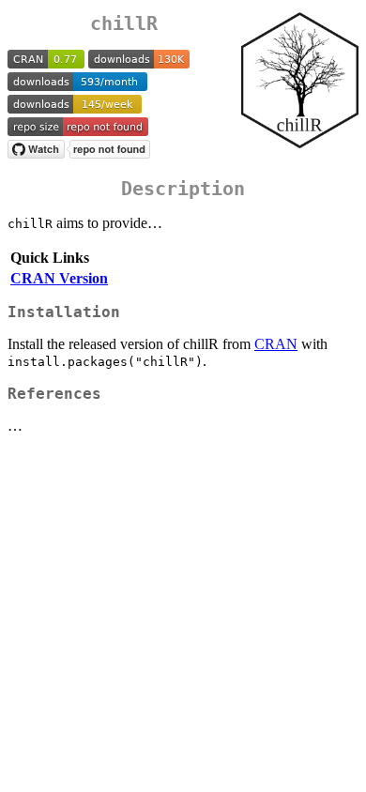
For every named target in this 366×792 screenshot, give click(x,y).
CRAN (275, 344)
